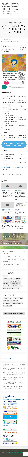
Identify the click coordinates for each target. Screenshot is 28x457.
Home (3, 23)
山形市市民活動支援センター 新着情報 (14, 365)
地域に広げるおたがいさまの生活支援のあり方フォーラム (7, 212)
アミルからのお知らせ (19, 223)
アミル (19, 41)
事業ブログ (5, 283)
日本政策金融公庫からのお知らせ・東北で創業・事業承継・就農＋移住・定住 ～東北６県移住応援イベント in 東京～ (20, 196)
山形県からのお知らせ (17, 286)
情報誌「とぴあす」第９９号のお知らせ (20, 227)
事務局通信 (9, 23)
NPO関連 (5, 298)
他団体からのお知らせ (18, 23)
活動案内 (20, 303)
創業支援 (21, 298)
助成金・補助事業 (7, 300)
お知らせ (5, 276)
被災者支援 (5, 305)
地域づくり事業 (7, 286)
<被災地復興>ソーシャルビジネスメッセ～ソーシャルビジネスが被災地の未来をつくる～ (7, 194)
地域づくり (15, 300)
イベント (15, 298)
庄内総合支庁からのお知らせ (10, 303)
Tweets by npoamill (7, 358)
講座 (11, 305)
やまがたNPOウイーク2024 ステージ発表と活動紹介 (7, 227)
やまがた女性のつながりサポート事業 (12, 278)
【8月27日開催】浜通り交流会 (10, 256)
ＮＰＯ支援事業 (15, 288)
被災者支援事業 (7, 288)
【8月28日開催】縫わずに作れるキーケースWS (13, 264)
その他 (10, 298)
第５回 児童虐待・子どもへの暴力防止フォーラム (13, 167)
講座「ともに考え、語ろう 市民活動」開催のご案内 (20, 212)
